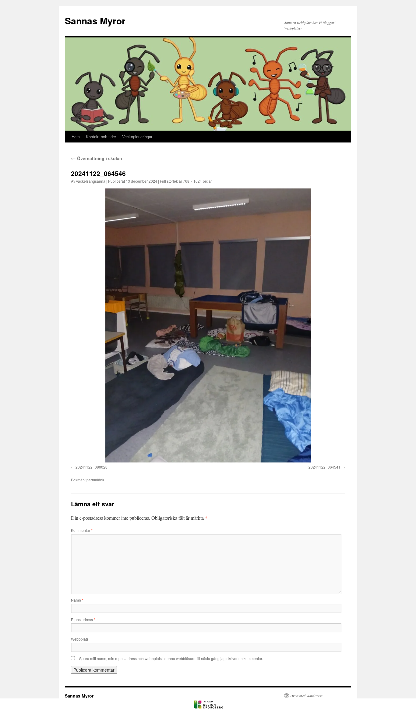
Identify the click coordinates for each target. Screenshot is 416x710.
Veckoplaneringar (137, 136)
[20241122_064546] (208, 325)
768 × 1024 (192, 181)
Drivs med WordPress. (306, 695)
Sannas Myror (95, 20)
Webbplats (80, 638)
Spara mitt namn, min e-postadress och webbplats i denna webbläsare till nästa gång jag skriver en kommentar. (171, 658)
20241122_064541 (324, 466)
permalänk (95, 479)
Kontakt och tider (101, 136)
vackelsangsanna (90, 181)
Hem (76, 136)
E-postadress (83, 619)
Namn (77, 600)
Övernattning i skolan (96, 158)
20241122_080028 (92, 466)
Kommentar (82, 530)
